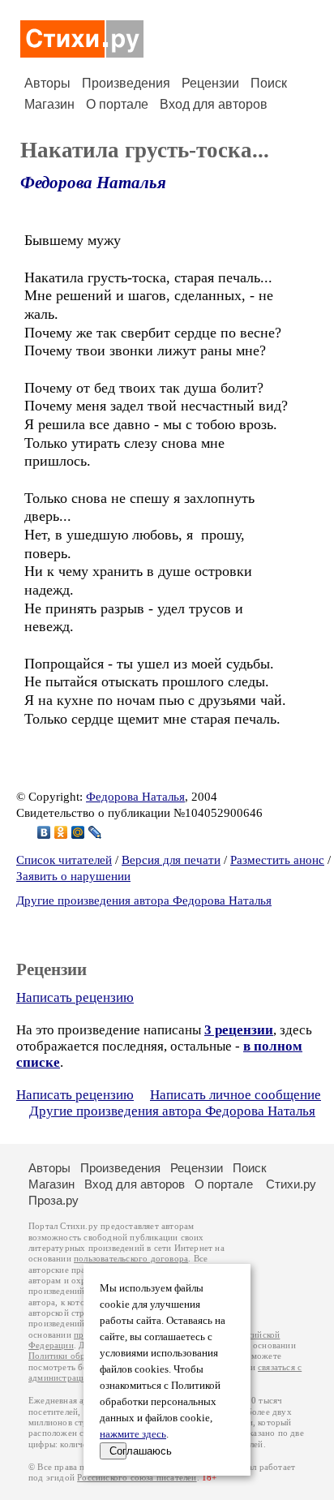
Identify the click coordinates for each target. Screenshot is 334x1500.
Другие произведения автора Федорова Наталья (144, 900)
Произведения (126, 83)
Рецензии (210, 83)
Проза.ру (53, 1200)
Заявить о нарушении (73, 876)
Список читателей (64, 859)
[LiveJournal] (95, 832)
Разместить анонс (277, 859)
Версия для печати (171, 859)
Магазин (49, 104)
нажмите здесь (133, 1434)
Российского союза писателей (136, 1477)
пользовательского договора (131, 1258)
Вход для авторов (214, 104)
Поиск (268, 83)
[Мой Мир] (78, 832)
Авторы (47, 83)
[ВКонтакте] (44, 832)
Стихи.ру (291, 1184)
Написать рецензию (75, 997)
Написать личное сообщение (235, 1094)
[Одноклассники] (61, 832)
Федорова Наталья (93, 182)
